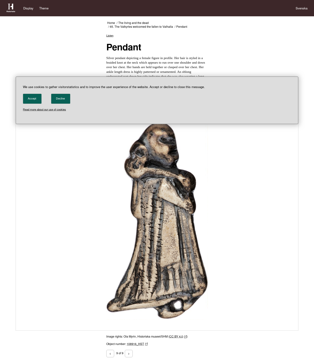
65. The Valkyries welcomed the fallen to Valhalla (141, 27)
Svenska (301, 8)
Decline (60, 98)
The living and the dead (133, 23)
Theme (44, 8)
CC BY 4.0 (176, 336)
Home (111, 23)
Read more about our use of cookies (44, 109)
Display (28, 8)
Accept (32, 98)
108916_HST (135, 344)
